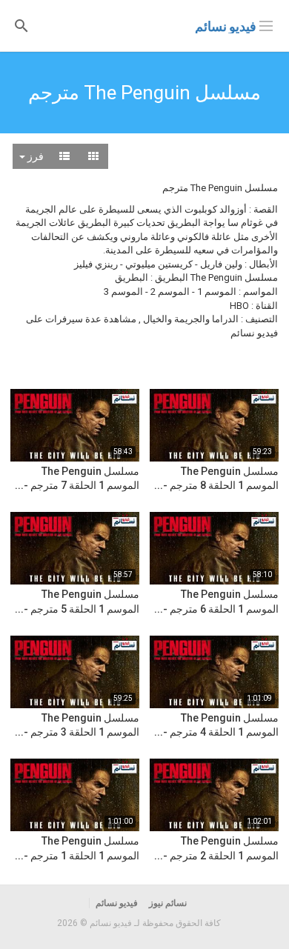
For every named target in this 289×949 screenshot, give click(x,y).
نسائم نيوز (168, 903)
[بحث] (21, 25)
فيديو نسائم (225, 26)
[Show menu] (266, 24)
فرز (34, 156)
